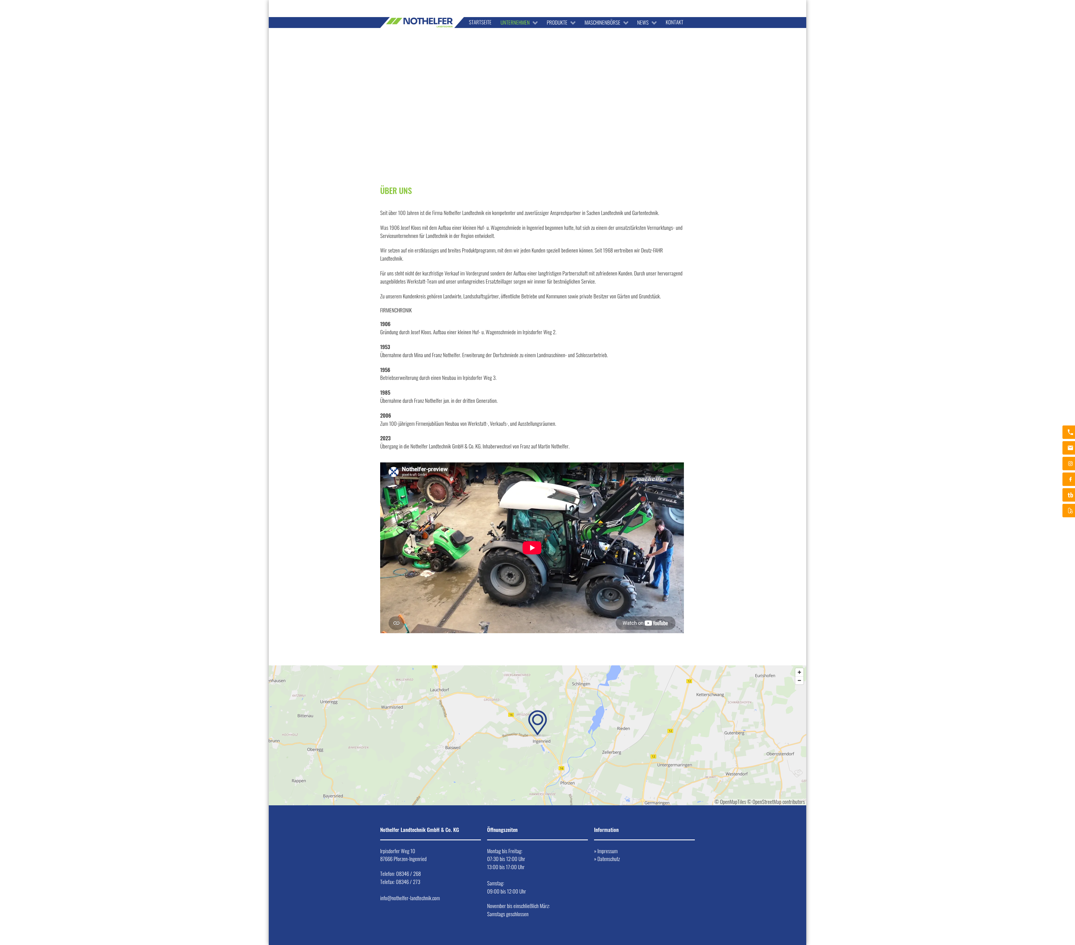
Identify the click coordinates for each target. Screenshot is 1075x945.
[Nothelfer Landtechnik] (422, 5)
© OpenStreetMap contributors (776, 801)
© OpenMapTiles (730, 801)
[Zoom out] (799, 680)
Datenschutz (608, 859)
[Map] (537, 735)
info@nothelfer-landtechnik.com (410, 898)
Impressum (607, 851)
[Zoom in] (799, 672)
